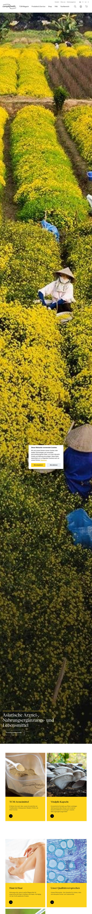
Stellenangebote (71, 2)
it (88, 2)
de (80, 2)
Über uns (63, 2)
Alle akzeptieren (38, 465)
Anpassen (44, 460)
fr (82, 2)
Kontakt (57, 2)
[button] (38, 6)
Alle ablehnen (54, 465)
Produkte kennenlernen (14, 733)
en (85, 2)
